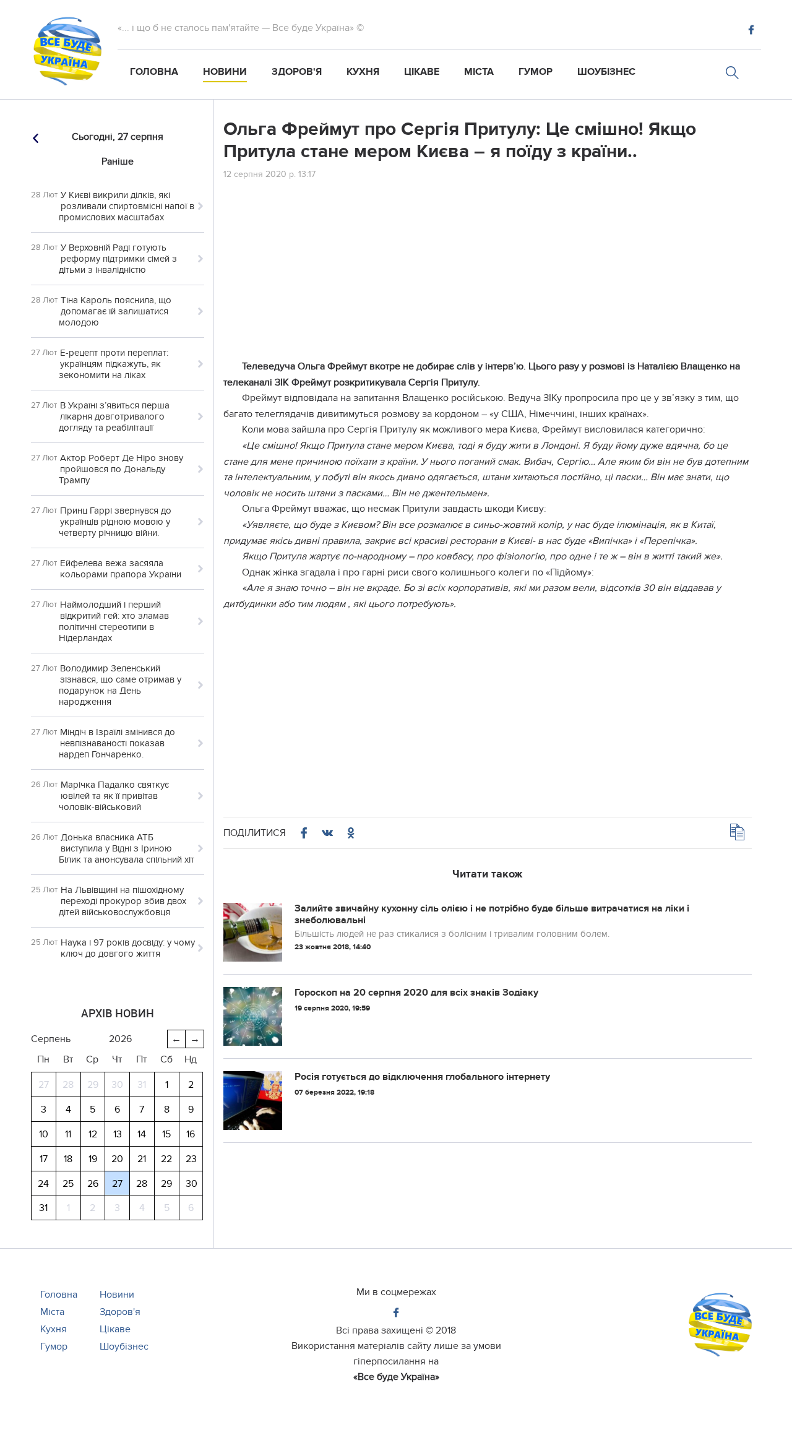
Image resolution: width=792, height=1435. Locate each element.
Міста (479, 72)
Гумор (536, 72)
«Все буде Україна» (396, 1377)
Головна (154, 72)
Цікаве (421, 72)
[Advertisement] (487, 272)
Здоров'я (297, 72)
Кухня (362, 72)
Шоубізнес (606, 72)
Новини (225, 72)
